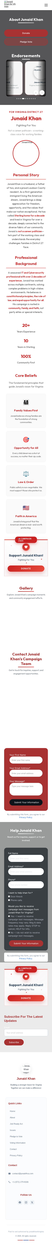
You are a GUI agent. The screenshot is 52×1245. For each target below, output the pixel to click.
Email (7, 1027)
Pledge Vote (26, 41)
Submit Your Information (26, 802)
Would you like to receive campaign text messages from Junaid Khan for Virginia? (23, 909)
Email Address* (16, 866)
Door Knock (16, 896)
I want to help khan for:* (20, 892)
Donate (26, 33)
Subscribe (14, 1042)
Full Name (13, 853)
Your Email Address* (19, 768)
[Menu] (46, 5)
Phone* (11, 879)
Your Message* (17, 781)
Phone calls (16, 900)
